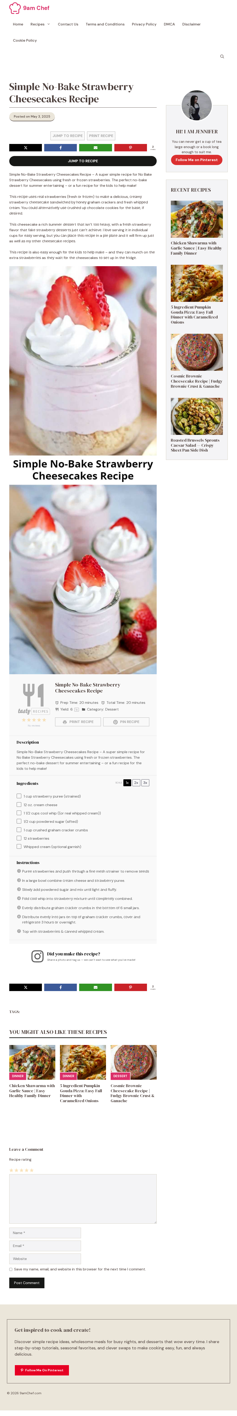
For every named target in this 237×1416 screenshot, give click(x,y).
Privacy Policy (144, 24)
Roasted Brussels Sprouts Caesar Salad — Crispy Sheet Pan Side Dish (195, 445)
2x (136, 782)
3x (145, 782)
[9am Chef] (15, 8)
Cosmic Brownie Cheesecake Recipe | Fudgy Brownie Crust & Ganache (133, 1093)
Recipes (37, 24)
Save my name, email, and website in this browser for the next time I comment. (80, 1269)
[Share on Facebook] (60, 147)
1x (127, 782)
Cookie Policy (25, 40)
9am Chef (36, 8)
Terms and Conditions (105, 24)
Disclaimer (191, 24)
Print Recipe (101, 135)
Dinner (17, 1076)
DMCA (169, 24)
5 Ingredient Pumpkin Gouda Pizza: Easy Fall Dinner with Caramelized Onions (81, 1093)
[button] (222, 57)
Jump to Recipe (68, 135)
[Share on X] (25, 147)
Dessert (120, 1076)
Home (18, 24)
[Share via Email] (95, 147)
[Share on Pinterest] (130, 147)
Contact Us (68, 24)
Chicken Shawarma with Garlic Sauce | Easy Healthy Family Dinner (32, 1090)
